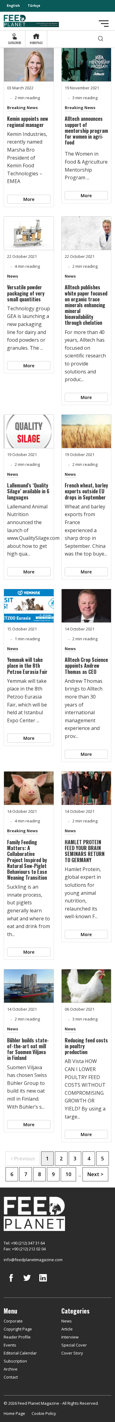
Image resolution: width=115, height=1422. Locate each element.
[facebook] (11, 1282)
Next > (95, 1174)
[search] (100, 39)
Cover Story (72, 1353)
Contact (11, 1377)
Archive (10, 1369)
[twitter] (27, 1282)
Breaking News (22, 107)
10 (68, 1174)
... (80, 1174)
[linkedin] (43, 1282)
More (28, 199)
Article (67, 1329)
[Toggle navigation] (103, 23)
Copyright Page (18, 1329)
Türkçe (34, 5)
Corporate (13, 1321)
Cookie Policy (44, 1413)
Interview (70, 1337)
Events (10, 1345)
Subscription (15, 1361)
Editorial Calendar (20, 1353)
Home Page (14, 1413)
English (13, 5)
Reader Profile (17, 1337)
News (12, 276)
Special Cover (74, 1345)
